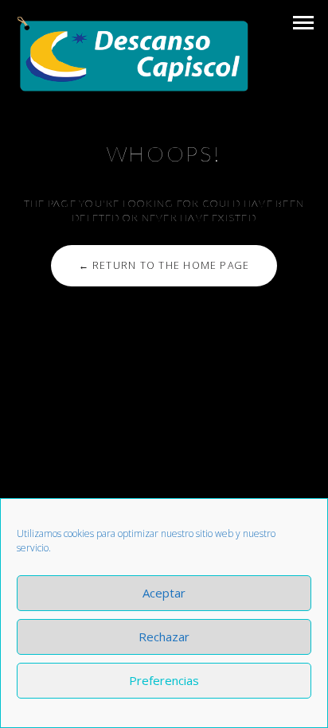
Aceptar (164, 593)
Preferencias (164, 680)
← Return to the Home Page (164, 265)
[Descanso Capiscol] (133, 54)
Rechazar (164, 636)
